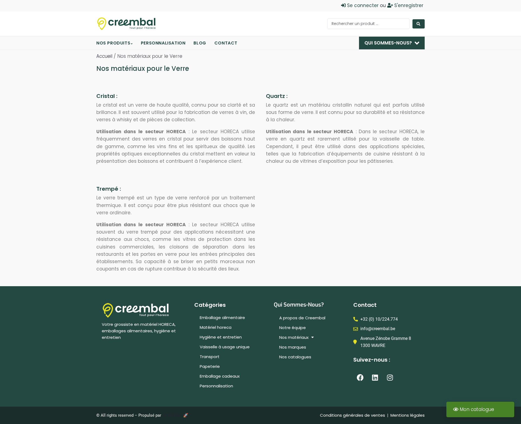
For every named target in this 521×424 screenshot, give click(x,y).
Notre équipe (292, 327)
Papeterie (210, 366)
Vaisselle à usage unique (225, 347)
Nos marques (292, 347)
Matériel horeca (215, 327)
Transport (210, 356)
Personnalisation (216, 386)
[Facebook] (360, 377)
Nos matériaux (294, 337)
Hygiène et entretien (221, 337)
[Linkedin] (375, 377)
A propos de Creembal (302, 318)
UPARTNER (172, 415)
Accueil (104, 56)
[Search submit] (418, 23)
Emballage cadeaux (220, 376)
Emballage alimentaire (222, 317)
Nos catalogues (295, 357)
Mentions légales (407, 415)
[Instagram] (390, 377)
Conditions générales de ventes (353, 415)
